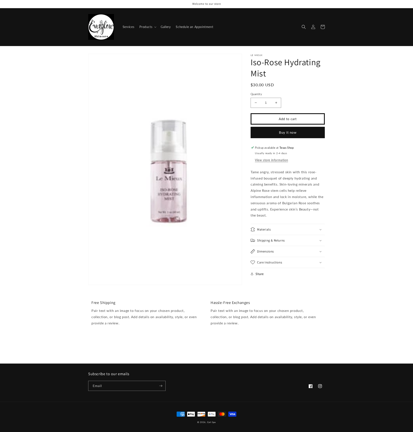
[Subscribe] (160, 386)
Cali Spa (211, 422)
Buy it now (288, 132)
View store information (271, 160)
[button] (147, 26)
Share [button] (260, 274)
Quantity (256, 94)
